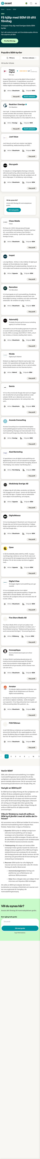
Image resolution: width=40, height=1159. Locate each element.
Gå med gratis (14, 210)
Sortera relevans (28, 58)
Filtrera (12, 58)
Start (2, 9)
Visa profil (16, 96)
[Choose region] (26, 3)
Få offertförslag (9, 41)
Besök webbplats (29, 96)
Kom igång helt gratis (9, 917)
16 (33, 756)
